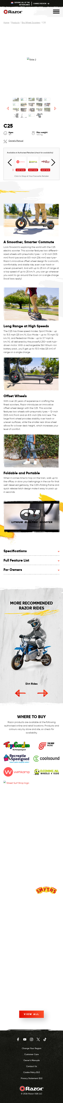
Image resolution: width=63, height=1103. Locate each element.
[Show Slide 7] (24, 104)
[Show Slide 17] (24, 115)
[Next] (55, 108)
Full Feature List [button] (16, 560)
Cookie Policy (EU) (31, 1072)
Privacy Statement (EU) (31, 1078)
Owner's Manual (15, 141)
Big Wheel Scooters (31, 22)
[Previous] (8, 108)
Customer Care (31, 1054)
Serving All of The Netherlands (22, 3)
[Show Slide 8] (31, 104)
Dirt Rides (31, 683)
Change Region (40, 3)
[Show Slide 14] (39, 110)
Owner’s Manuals (31, 1060)
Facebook (18, 1039)
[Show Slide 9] (39, 104)
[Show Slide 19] (39, 115)
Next (51, 162)
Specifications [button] (15, 551)
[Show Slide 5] (47, 99)
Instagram (31, 1039)
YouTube (24, 1039)
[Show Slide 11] (16, 110)
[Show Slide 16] (16, 115)
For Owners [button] (13, 569)
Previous (11, 162)
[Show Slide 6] (16, 104)
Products (15, 22)
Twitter (38, 1039)
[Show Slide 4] (39, 99)
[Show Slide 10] (47, 104)
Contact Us (31, 1066)
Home (6, 22)
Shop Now (19, 170)
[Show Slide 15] (47, 110)
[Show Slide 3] (31, 99)
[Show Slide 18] (31, 115)
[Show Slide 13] (31, 110)
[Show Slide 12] (24, 110)
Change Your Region (31, 1048)
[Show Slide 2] (24, 99)
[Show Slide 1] (16, 99)
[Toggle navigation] (56, 11)
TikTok (45, 1039)
